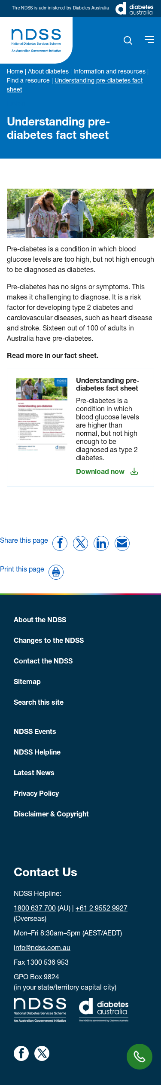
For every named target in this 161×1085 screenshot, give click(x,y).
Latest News (34, 773)
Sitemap (27, 682)
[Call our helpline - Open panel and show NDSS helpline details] (139, 1057)
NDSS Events (35, 732)
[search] (128, 40)
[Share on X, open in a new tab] (41, 1053)
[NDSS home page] (36, 40)
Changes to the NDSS (49, 641)
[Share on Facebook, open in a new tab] (21, 1053)
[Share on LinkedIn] (101, 543)
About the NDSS (40, 620)
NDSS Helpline (37, 753)
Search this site (39, 703)
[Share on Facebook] (59, 543)
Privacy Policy (36, 794)
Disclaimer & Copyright (51, 815)
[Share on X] (80, 543)
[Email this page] (122, 543)
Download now (100, 472)
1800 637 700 (35, 909)
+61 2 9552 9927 (102, 909)
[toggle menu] (149, 40)
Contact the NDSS (43, 662)
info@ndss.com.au (42, 948)
